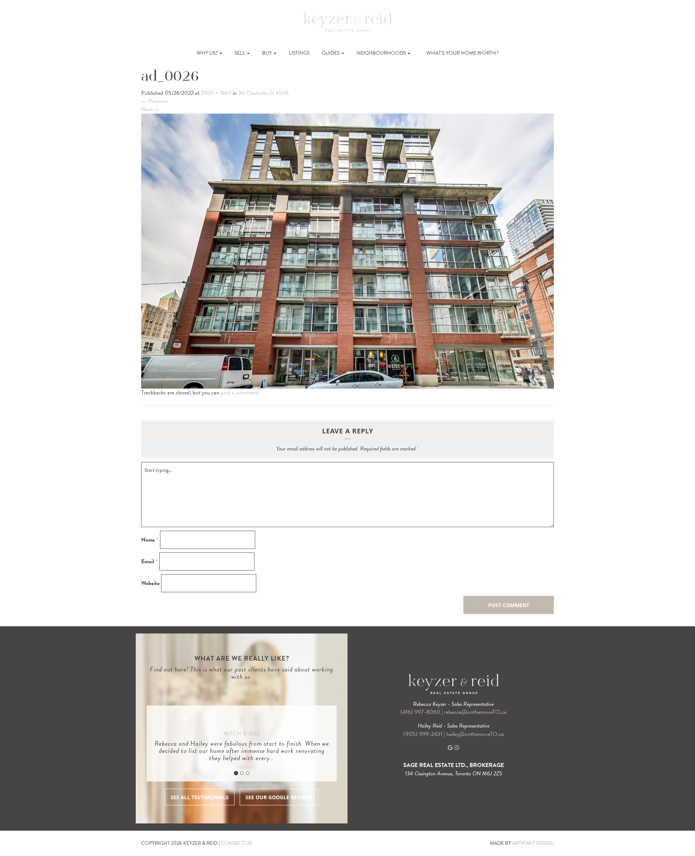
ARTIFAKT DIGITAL (533, 843)
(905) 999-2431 (423, 734)
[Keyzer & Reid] (347, 21)
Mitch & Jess (242, 733)
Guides (331, 53)
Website (150, 583)
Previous (154, 101)
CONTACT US (236, 843)
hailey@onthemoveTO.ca (475, 734)
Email (149, 562)
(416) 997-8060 (420, 712)
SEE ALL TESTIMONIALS (199, 797)
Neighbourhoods (382, 53)
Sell (240, 53)
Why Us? (208, 53)
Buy (267, 53)
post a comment (239, 392)
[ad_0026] (347, 250)
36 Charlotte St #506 (263, 93)
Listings (299, 53)
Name (150, 540)
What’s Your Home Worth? (462, 53)
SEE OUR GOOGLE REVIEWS (279, 797)
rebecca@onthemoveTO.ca (475, 712)
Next (150, 109)
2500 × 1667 (216, 93)
